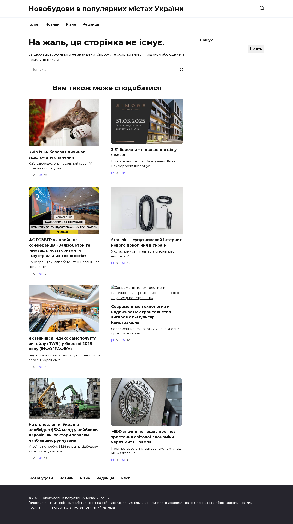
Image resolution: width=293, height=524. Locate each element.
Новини (52, 24)
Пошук (206, 40)
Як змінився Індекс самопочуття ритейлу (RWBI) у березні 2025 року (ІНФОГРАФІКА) (63, 343)
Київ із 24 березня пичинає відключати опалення (57, 155)
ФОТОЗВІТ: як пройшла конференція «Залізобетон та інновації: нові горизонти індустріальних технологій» (59, 248)
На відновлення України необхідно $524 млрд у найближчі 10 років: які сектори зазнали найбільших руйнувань (64, 432)
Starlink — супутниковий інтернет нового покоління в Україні (146, 242)
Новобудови (41, 478)
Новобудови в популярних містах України (106, 9)
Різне (71, 24)
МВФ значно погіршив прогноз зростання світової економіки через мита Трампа (143, 436)
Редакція (91, 24)
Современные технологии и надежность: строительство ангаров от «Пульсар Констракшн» (141, 314)
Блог (34, 24)
